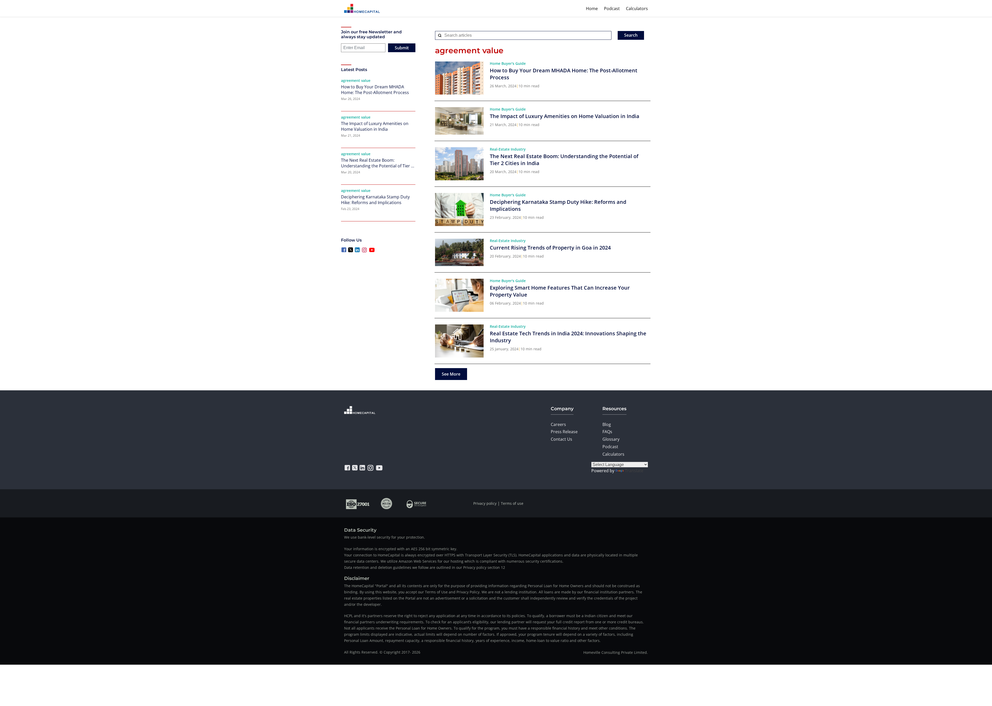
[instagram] (370, 468)
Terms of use (512, 503)
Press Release (564, 432)
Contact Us (561, 439)
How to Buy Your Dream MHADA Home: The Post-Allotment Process (375, 89)
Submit (402, 48)
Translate (634, 471)
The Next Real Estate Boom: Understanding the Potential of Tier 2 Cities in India (377, 163)
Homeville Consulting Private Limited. (615, 652)
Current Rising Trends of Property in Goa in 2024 (550, 247)
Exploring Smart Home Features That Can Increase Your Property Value (560, 291)
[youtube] (379, 468)
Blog (606, 424)
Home (592, 8)
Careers (558, 424)
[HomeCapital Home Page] (362, 8)
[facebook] (347, 468)
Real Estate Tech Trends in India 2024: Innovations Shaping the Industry (568, 337)
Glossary (610, 439)
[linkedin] (362, 468)
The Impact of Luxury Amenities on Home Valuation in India (374, 126)
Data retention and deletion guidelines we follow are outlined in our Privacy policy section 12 (424, 567)
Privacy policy (485, 503)
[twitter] (355, 468)
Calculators (637, 8)
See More (451, 374)
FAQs (607, 432)
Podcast (612, 8)
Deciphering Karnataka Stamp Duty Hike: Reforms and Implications (375, 199)
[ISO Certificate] (358, 503)
